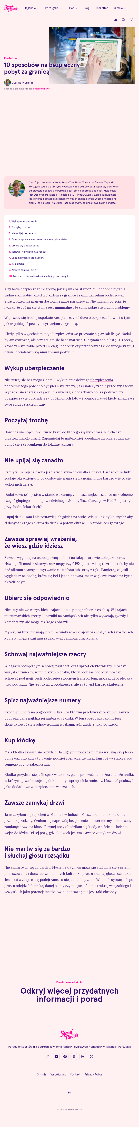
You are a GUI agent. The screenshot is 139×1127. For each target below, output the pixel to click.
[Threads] (82, 1056)
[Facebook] (65, 1056)
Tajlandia (30, 8)
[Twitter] (91, 1056)
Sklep (71, 8)
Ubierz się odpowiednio (25, 245)
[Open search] (123, 19)
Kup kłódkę (18, 263)
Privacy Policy (93, 1074)
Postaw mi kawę (41, 88)
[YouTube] (56, 1056)
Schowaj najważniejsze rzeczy (29, 251)
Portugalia (51, 8)
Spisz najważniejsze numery (28, 257)
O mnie (118, 8)
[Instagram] (131, 19)
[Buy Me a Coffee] (74, 1056)
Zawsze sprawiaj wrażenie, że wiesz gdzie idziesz (40, 239)
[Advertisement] (69, 135)
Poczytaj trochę (21, 227)
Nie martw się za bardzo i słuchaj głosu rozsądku (41, 276)
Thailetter (101, 8)
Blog (86, 8)
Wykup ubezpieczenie (24, 221)
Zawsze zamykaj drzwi (24, 270)
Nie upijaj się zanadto (24, 233)
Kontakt (75, 1074)
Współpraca (58, 1074)
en (115, 19)
